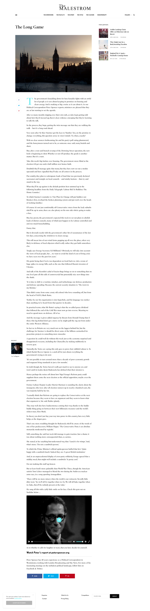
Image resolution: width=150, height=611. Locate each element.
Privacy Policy (65, 598)
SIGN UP (114, 596)
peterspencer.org (60, 552)
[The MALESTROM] (75, 7)
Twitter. (40, 569)
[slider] (49, 542)
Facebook (30, 569)
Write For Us (64, 595)
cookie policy (18, 598)
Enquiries (44, 595)
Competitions (85, 595)
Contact (44, 598)
